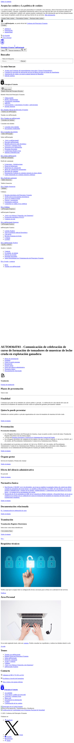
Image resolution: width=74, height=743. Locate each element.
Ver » (2, 538)
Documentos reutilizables (12, 128)
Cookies (7, 701)
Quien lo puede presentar (12, 362)
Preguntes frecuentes (11, 256)
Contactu (7, 238)
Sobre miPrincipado (11, 658)
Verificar (3, 593)
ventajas (26, 643)
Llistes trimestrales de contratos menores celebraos (20, 175)
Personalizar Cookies (22, 18)
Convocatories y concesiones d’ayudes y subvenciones (21, 105)
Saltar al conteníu (6, 1)
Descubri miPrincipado (12, 142)
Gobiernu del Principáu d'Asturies (37, 23)
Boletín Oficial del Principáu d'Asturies (16, 656)
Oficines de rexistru (10, 255)
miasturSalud (9, 32)
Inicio (6, 265)
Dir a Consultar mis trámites (9, 132)
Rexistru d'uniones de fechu (13, 236)
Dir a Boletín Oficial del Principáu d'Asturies (14, 110)
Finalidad (7, 360)
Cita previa (8, 234)
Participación (9, 30)
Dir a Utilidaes (5, 207)
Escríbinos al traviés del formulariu (13, 678)
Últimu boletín (9, 98)
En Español (6, 35)
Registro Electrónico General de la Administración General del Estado (33, 437)
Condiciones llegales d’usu (13, 151)
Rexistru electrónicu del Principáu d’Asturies (18, 195)
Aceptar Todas (8, 18)
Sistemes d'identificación (12, 152)
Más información (50, 15)
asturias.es (8, 28)
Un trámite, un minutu (11, 253)
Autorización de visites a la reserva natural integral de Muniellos (24, 74)
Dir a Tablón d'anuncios (8, 186)
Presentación (8, 364)
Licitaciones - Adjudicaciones (14, 164)
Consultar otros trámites (12, 127)
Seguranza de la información (13, 147)
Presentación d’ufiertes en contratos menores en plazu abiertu (23, 173)
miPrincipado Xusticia (11, 666)
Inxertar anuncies (10, 106)
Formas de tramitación (7, 384)
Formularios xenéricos (11, 202)
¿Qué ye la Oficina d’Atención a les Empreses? (19, 215)
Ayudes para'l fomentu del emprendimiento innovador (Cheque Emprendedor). (28, 70)
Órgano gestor (9, 365)
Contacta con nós (10, 219)
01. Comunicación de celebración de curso (14, 510)
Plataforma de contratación (13, 168)
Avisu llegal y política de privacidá (15, 694)
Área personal (7, 38)
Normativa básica (10, 369)
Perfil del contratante (11, 660)
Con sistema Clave (7, 531)
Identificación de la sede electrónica (15, 144)
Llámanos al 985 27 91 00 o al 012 (13, 675)
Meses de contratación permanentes (15, 169)
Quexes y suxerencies (11, 200)
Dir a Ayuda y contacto (8, 261)
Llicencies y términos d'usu (13, 145)
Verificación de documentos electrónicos (17, 197)
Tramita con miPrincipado (12, 266)
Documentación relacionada (13, 371)
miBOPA (7, 103)
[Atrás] (37, 340)
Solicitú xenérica (10, 76)
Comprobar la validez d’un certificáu (16, 204)
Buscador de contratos (11, 171)
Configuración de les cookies (13, 703)
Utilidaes (7, 663)
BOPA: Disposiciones (11, 99)
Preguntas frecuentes (11, 149)
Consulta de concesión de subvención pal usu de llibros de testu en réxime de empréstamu (32, 72)
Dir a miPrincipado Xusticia (9, 243)
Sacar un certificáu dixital (12, 198)
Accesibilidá (8, 693)
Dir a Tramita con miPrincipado (10, 118)
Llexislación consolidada (12, 101)
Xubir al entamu (6, 421)
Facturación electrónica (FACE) (14, 217)
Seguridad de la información (13, 700)
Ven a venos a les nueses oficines (13, 682)
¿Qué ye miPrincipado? (12, 140)
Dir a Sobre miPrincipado (8, 156)
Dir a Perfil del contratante (9, 178)
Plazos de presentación (11, 358)
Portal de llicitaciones (11, 166)
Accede (3, 646)
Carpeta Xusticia (10, 231)
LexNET (7, 239)
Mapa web (8, 698)
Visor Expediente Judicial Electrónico (16, 232)
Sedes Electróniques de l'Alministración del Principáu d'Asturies (24, 258)
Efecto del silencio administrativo (15, 367)
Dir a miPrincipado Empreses (10, 222)
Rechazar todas (37, 18)
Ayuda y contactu (10, 661)
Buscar (23, 61)
